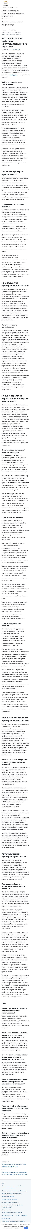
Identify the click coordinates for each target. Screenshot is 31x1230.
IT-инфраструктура (8, 25)
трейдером (13, 75)
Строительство (6, 19)
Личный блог (12, 30)
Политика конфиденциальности (12, 1194)
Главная (4, 30)
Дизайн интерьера (21, 1215)
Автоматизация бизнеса (10, 8)
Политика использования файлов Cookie (15, 1191)
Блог (3, 1183)
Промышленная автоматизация (12, 22)
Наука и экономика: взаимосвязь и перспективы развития (14, 1164)
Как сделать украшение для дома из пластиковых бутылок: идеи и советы (15, 1172)
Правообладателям (8, 1196)
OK (26, 1228)
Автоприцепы (6, 1218)
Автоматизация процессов (10, 11)
